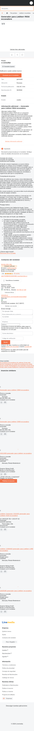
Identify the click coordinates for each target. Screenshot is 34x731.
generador (20, 79)
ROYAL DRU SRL (6, 264)
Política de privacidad (8, 668)
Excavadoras (4, 362)
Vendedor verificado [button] (9, 266)
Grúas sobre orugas (6, 367)
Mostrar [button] (13, 290)
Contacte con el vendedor (11, 75)
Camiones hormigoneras (26, 367)
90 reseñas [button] (17, 273)
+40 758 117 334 (21, 290)
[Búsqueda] (31, 8)
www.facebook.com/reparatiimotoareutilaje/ (14, 296)
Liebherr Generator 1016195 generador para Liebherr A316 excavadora (15, 514)
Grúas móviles (4, 365)
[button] (31, 3)
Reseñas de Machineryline (9, 674)
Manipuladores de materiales (17, 365)
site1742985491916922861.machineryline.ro (14, 276)
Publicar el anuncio (9, 481)
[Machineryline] (7, 13)
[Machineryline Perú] (12, 3)
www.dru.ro (4, 295)
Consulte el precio (9, 66)
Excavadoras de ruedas (25, 364)
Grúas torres (30, 365)
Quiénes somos (6, 631)
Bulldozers (15, 367)
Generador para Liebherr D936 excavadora (14, 422)
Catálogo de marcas (8, 677)
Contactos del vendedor (9, 637)
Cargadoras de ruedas (11, 364)
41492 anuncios (12, 268)
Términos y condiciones (9, 665)
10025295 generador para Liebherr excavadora (16, 591)
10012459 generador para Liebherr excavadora (16, 453)
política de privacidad (12, 346)
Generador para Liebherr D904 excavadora (14, 390)
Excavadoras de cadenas (16, 362)
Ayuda (4, 634)
